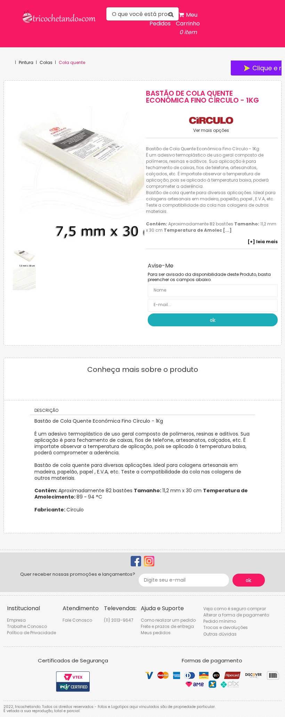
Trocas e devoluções (225, 627)
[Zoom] (24, 255)
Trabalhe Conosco (27, 626)
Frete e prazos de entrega (167, 626)
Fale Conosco (77, 620)
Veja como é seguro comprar (234, 609)
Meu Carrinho (188, 23)
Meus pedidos (156, 633)
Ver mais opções (211, 130)
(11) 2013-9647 (118, 620)
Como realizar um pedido (168, 620)
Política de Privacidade (31, 633)
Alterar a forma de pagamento (236, 615)
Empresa (16, 620)
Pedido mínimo (219, 621)
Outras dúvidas (220, 634)
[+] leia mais (263, 242)
